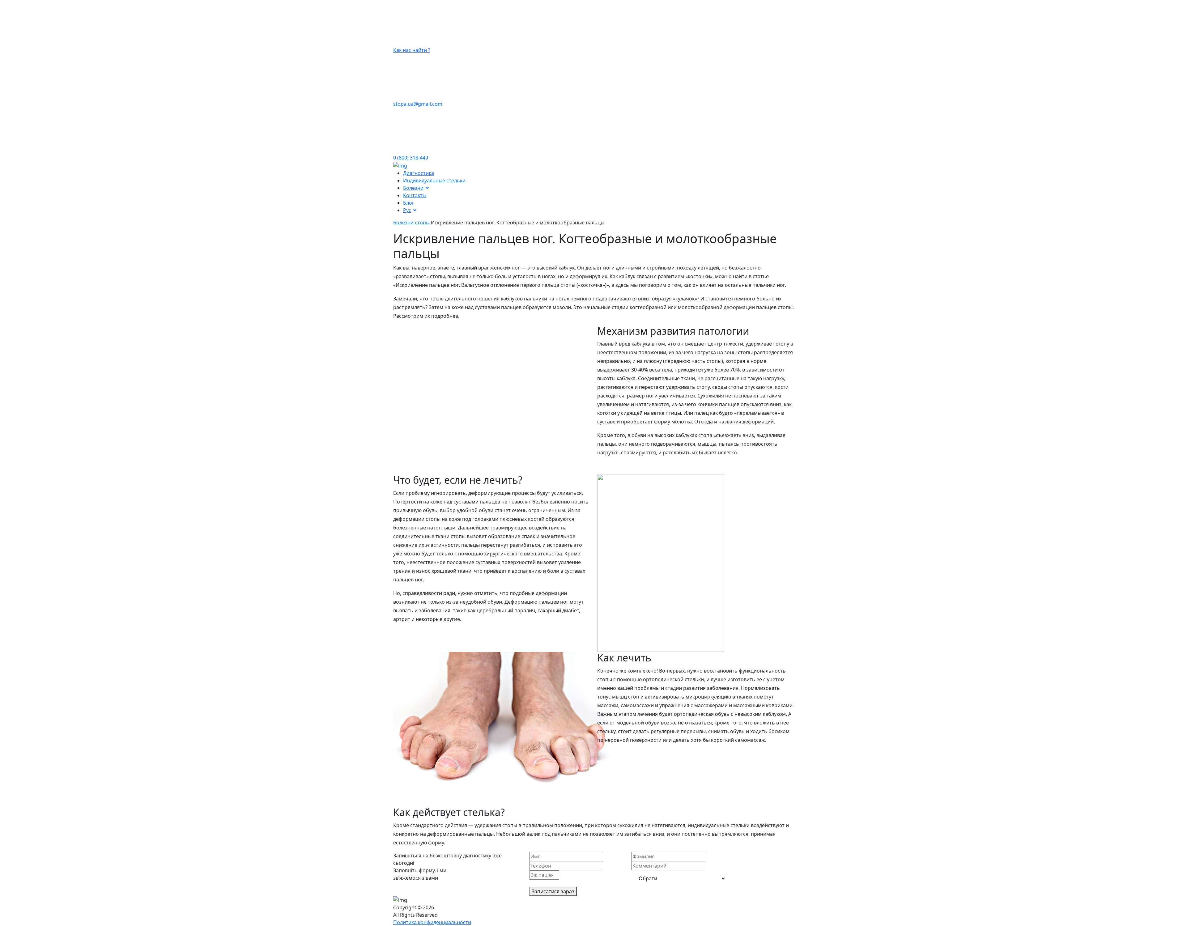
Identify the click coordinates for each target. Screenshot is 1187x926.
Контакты (414, 195)
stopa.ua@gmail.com (417, 103)
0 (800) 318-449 (410, 157)
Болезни (413, 188)
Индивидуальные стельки (434, 180)
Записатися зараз (553, 891)
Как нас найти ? (411, 50)
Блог (408, 202)
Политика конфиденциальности (432, 922)
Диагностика (418, 173)
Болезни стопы (411, 222)
